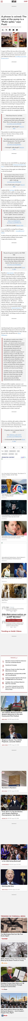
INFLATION (4, 454)
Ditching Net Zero (8, 886)
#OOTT (19, 435)
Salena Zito (4, 818)
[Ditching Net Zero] (14, 877)
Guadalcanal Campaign (11, 665)
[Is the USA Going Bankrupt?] (14, 852)
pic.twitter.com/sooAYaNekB (14, 124)
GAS (18, 451)
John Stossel (5, 889)
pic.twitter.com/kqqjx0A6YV (14, 144)
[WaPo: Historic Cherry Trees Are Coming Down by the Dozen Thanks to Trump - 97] (14, 949)
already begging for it (17, 308)
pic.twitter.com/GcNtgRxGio (14, 264)
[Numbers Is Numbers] (14, 778)
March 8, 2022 (19, 225)
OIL (16, 454)
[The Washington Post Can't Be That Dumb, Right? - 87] (14, 925)
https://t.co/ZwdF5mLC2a (14, 221)
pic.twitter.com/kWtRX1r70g (14, 222)
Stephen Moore (5, 864)
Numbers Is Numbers (9, 788)
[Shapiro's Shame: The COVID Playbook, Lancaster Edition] (14, 730)
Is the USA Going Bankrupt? (11, 861)
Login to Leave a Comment (14, 620)
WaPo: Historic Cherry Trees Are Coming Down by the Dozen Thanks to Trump (13, 959)
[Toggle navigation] (2, 1)
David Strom (5, 745)
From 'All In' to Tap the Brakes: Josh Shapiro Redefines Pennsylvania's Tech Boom (12, 813)
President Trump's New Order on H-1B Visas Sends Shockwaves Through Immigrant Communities (12, 985)
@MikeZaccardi (13, 435)
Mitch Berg (4, 791)
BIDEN (6, 451)
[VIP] (25, 1)
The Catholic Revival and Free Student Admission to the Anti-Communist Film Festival (12, 714)
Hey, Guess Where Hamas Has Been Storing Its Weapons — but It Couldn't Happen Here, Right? (12, 1011)
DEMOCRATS (12, 451)
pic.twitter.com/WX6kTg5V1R (14, 436)
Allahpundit (5, 27)
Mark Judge (4, 719)
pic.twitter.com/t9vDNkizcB (14, 182)
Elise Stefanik (10, 273)
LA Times (12, 190)
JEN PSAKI (11, 454)
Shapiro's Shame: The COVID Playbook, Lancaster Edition (12, 741)
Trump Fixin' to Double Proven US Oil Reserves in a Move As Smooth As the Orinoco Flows (14, 688)
